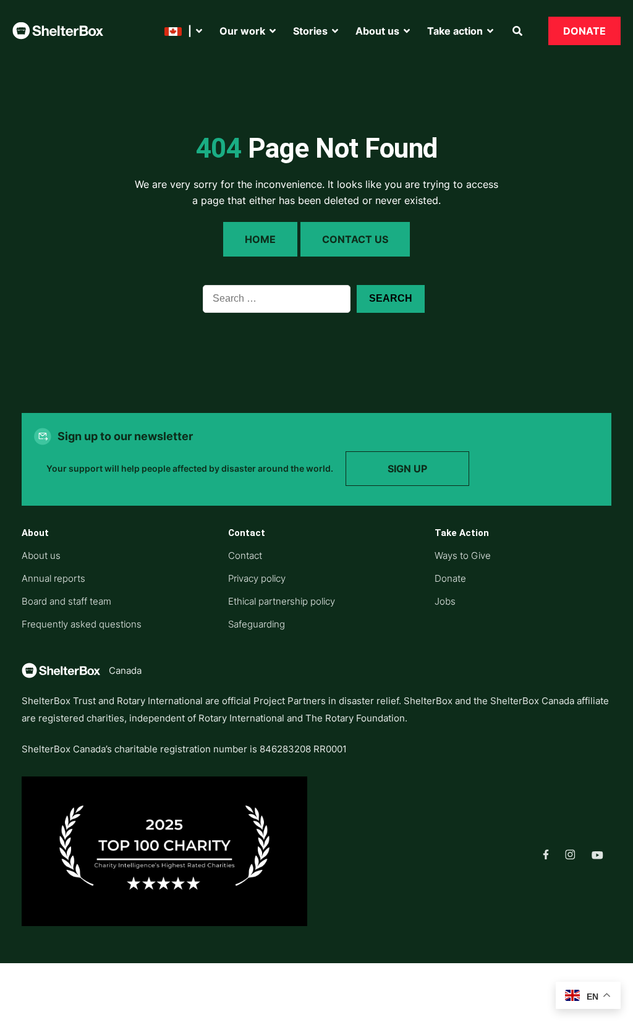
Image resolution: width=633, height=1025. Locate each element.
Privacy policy (257, 578)
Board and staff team (66, 601)
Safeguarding (256, 624)
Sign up (407, 468)
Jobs (445, 601)
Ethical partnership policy (281, 601)
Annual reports (53, 578)
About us (41, 555)
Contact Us (355, 239)
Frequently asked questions (82, 624)
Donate (584, 31)
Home (260, 239)
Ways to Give (463, 555)
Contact (245, 555)
